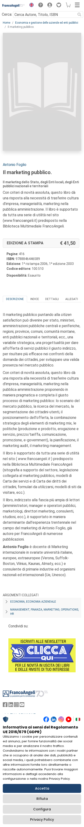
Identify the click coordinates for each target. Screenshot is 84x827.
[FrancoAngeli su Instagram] (16, 705)
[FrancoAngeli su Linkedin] (10, 705)
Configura (42, 809)
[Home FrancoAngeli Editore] (13, 5)
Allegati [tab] (71, 299)
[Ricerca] (79, 14)
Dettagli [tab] (52, 299)
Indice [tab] (34, 299)
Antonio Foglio (14, 164)
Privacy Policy (42, 819)
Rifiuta (42, 798)
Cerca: (7, 14)
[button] (30, 5)
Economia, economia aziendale (33, 601)
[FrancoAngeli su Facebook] (5, 705)
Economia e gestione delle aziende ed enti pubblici (46, 22)
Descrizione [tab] (15, 299)
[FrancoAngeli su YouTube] (22, 705)
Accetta (42, 788)
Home (6, 22)
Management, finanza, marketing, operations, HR (44, 611)
